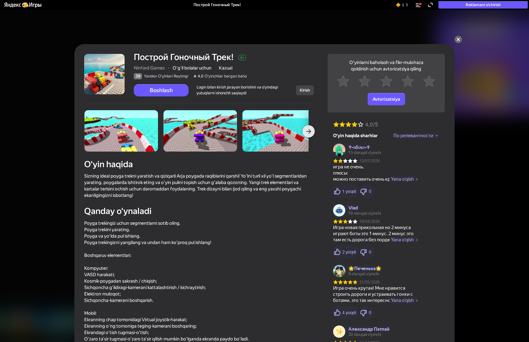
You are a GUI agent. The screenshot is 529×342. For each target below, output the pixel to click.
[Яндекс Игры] (22, 5)
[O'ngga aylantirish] (308, 131)
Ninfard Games (149, 68)
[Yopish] (458, 39)
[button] (22, 5)
